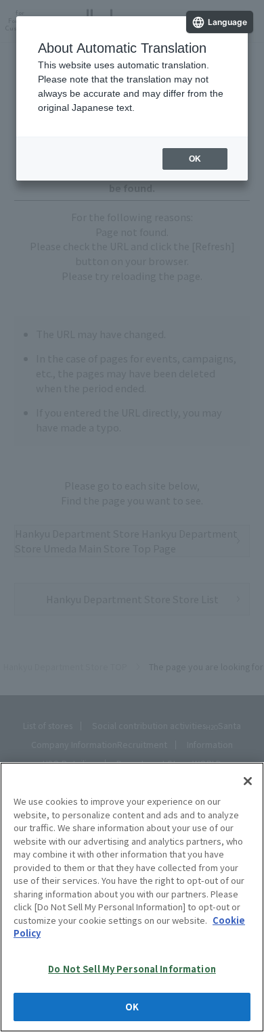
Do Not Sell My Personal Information (132, 968)
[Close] (248, 781)
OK (132, 1006)
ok (195, 159)
